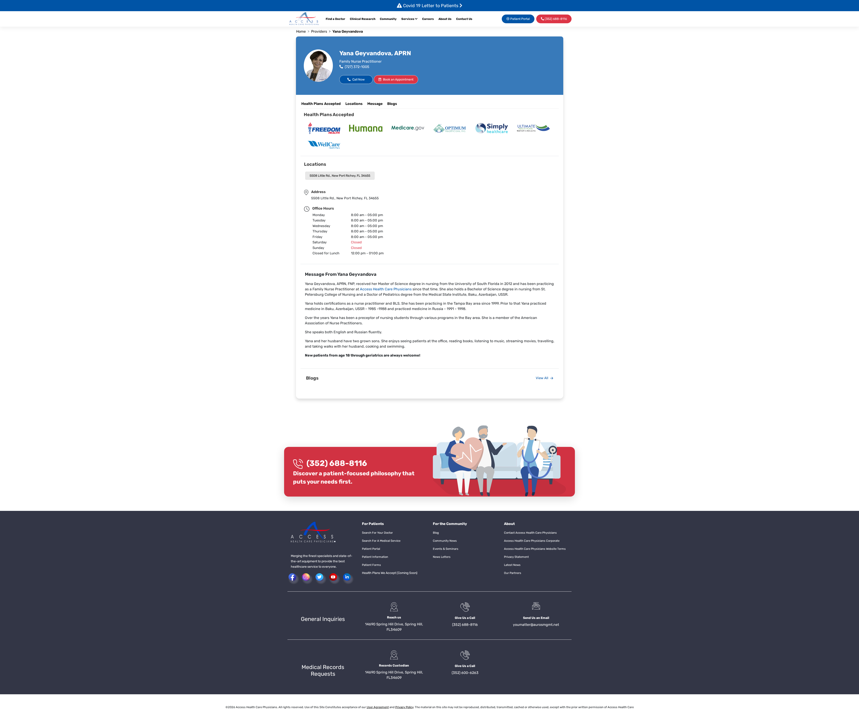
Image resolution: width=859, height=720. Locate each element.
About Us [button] (444, 19)
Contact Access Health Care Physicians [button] (530, 532)
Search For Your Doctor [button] (377, 532)
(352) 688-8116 (336, 463)
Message (375, 104)
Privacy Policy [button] (404, 707)
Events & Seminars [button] (445, 548)
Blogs (392, 104)
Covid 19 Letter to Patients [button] (430, 5)
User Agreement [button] (378, 707)
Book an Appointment (397, 79)
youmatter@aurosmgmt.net (536, 624)
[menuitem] (429, 19)
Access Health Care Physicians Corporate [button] (531, 540)
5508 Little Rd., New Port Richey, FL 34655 (340, 176)
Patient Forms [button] (371, 565)
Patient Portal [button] (520, 19)
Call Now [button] (358, 79)
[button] (304, 19)
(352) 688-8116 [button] (555, 19)
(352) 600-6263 (465, 673)
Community (388, 19)
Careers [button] (428, 19)
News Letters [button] (442, 557)
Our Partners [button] (512, 573)
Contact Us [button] (464, 19)
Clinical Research (362, 19)
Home (301, 31)
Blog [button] (436, 532)
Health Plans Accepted (321, 104)
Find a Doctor (335, 19)
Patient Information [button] (375, 557)
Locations (354, 104)
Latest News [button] (512, 565)
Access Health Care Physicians (386, 289)
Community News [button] (445, 540)
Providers (319, 31)
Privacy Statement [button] (516, 557)
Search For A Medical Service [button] (381, 540)
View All (542, 378)
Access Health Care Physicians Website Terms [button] (535, 548)
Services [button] (408, 19)
